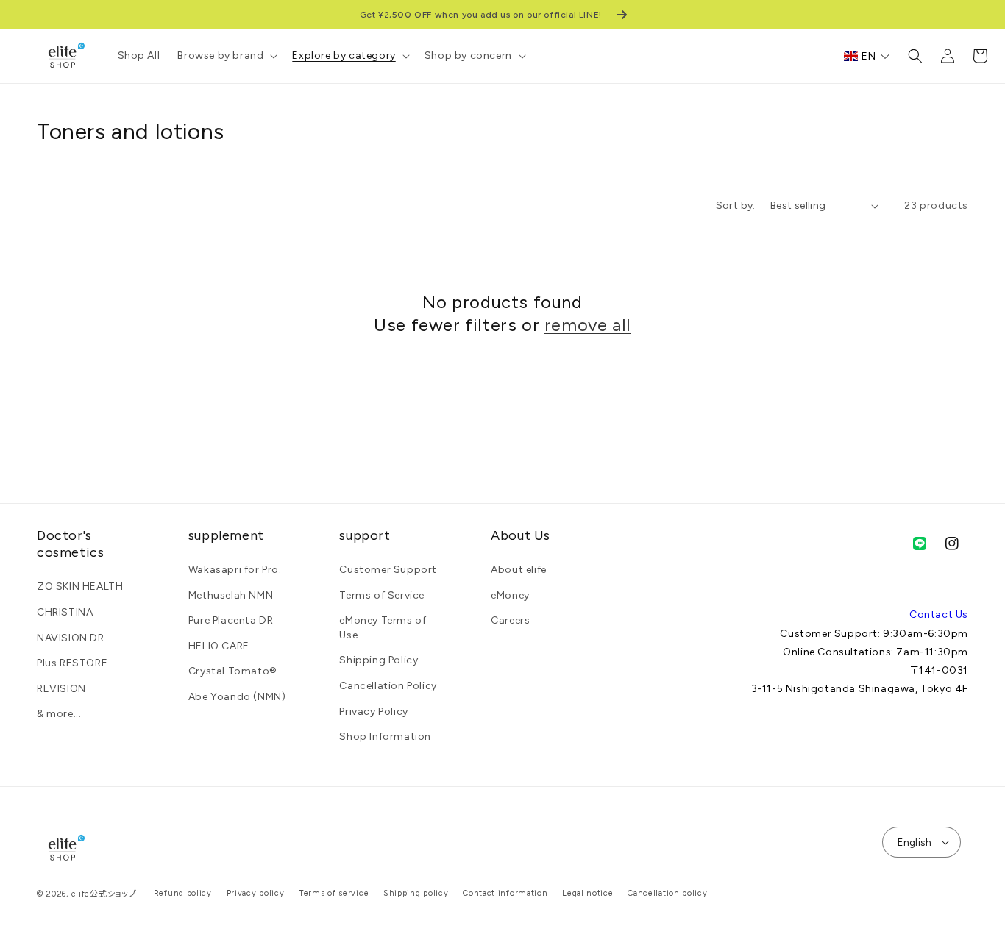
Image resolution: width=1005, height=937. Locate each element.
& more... (59, 714)
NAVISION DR (70, 638)
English (914, 842)
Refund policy (183, 893)
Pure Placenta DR (231, 620)
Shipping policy (416, 893)
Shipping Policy (378, 660)
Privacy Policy (373, 711)
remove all (587, 324)
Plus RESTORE (72, 663)
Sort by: (736, 205)
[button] (225, 55)
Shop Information (385, 736)
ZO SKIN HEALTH (80, 586)
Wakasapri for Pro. (235, 569)
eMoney (510, 595)
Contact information (505, 893)
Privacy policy (256, 893)
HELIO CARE (218, 646)
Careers (510, 620)
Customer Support (388, 569)
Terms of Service (382, 595)
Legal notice (587, 893)
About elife (519, 569)
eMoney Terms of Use (382, 627)
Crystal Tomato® (232, 671)
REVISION (61, 689)
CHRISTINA (65, 612)
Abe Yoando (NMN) (237, 697)
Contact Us (938, 614)
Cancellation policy (667, 893)
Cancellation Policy (387, 686)
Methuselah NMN (230, 595)
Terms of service (334, 893)
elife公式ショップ (104, 894)
